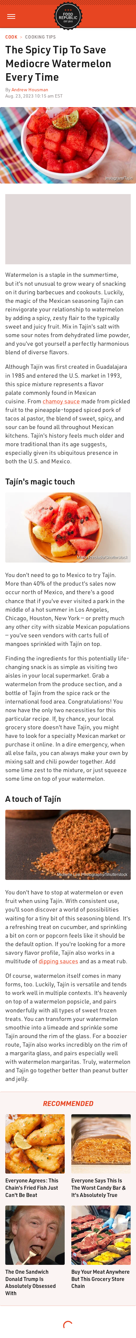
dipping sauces (58, 961)
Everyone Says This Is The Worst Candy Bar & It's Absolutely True (98, 1187)
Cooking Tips (40, 37)
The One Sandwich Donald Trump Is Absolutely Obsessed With (30, 1282)
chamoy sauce (61, 401)
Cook (11, 37)
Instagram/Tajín (119, 178)
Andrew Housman (30, 89)
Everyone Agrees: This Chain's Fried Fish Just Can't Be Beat (31, 1187)
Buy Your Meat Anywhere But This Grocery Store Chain (100, 1278)
